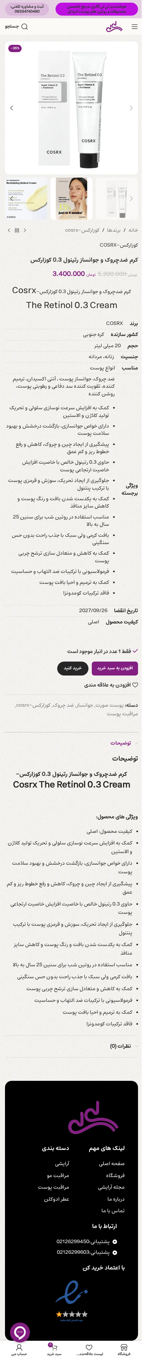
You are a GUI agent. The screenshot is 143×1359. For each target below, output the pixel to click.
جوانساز (84, 705)
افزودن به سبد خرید (115, 668)
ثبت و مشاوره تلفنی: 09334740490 (27, 9)
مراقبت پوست (122, 714)
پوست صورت (109, 705)
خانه (133, 230)
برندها (114, 230)
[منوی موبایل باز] (134, 26)
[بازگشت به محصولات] (17, 230)
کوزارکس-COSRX (119, 245)
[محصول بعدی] (9, 230)
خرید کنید (73, 668)
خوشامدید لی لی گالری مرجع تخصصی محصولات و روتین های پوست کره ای (97, 9)
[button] (131, 108)
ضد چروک (63, 705)
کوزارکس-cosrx (82, 230)
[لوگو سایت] (114, 27)
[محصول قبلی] (25, 230)
